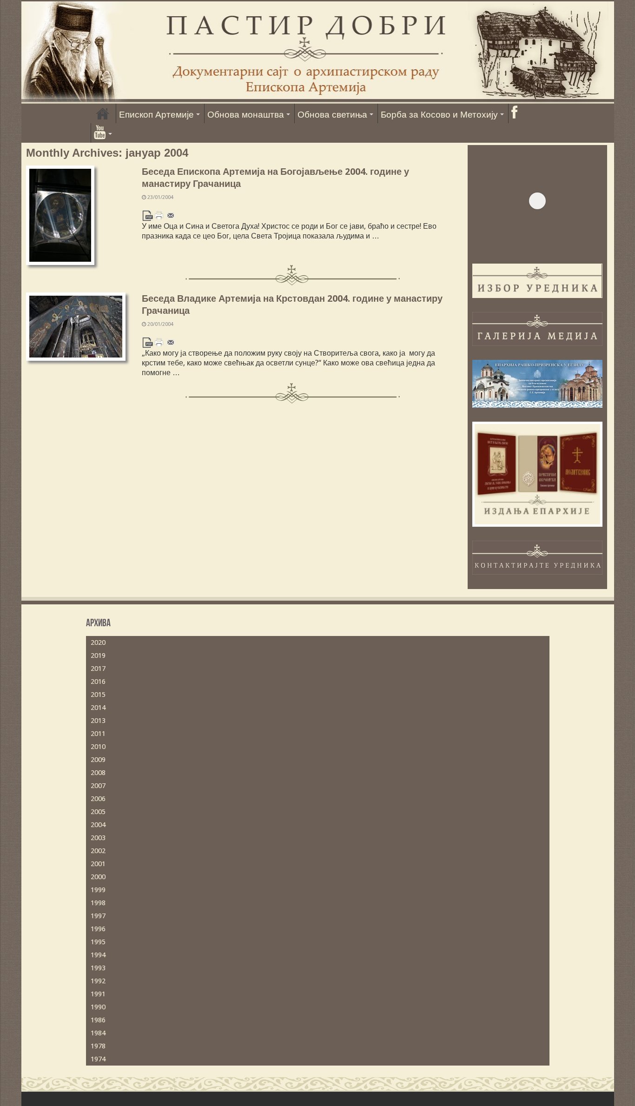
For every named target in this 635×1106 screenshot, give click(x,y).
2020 (98, 642)
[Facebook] (514, 113)
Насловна (103, 113)
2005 (98, 812)
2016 (98, 681)
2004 (98, 825)
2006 (98, 799)
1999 (98, 890)
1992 (98, 981)
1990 (98, 1007)
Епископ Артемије (156, 114)
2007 (98, 785)
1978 (98, 1046)
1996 (98, 929)
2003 (98, 838)
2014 (98, 707)
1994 (98, 955)
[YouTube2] (103, 133)
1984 (98, 1033)
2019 (98, 655)
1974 (98, 1059)
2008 (98, 772)
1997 (98, 916)
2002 (98, 851)
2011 (98, 733)
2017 (98, 668)
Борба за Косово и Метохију (439, 114)
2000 (98, 877)
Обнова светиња (332, 114)
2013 (98, 720)
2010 (98, 746)
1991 (98, 994)
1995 (98, 942)
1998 (98, 903)
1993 (98, 968)
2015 (98, 694)
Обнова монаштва (245, 114)
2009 (98, 759)
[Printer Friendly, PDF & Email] (159, 215)
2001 (98, 864)
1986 (98, 1020)
